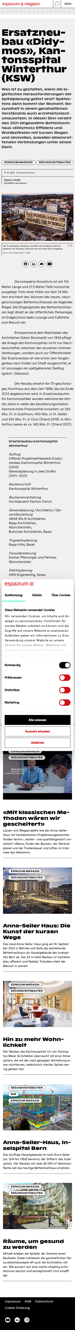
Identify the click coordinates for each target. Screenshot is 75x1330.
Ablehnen (37, 743)
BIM (13, 1094)
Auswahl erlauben (37, 731)
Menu (68, 4)
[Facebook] (26, 264)
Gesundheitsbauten (55, 162)
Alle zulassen (37, 720)
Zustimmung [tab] (13, 595)
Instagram (27, 1320)
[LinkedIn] (34, 264)
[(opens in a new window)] (50, 264)
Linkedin (17, 1320)
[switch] (64, 677)
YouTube (7, 1320)
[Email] (42, 264)
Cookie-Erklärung (17, 1307)
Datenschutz (44, 1301)
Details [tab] (37, 595)
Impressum (13, 1301)
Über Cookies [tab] (61, 595)
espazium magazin (18, 162)
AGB (28, 1301)
